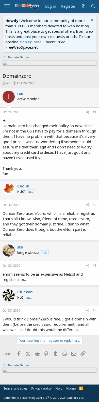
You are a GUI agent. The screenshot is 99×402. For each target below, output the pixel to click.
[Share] (88, 112)
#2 (94, 205)
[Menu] (7, 6)
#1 (94, 112)
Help (58, 388)
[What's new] (83, 6)
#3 (94, 265)
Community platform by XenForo (44, 397)
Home (71, 388)
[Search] (93, 6)
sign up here (30, 41)
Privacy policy (41, 388)
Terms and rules (15, 388)
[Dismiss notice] (91, 20)
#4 (94, 310)
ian (8, 83)
